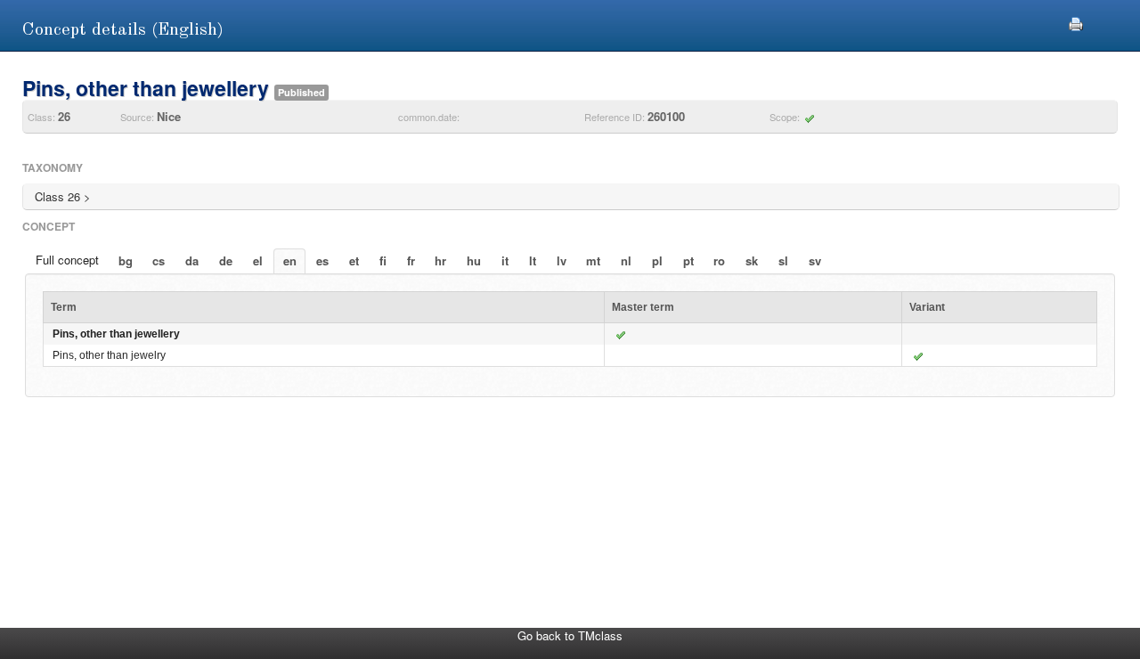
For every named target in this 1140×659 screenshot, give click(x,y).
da (192, 260)
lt (532, 260)
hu (474, 260)
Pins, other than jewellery (116, 334)
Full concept (67, 259)
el (258, 260)
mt (593, 260)
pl (657, 260)
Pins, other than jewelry (109, 355)
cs (158, 260)
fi (383, 260)
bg (125, 260)
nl (626, 260)
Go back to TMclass (570, 635)
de (225, 260)
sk (751, 260)
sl (783, 260)
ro (719, 260)
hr (440, 260)
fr (411, 260)
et (354, 260)
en (290, 260)
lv (561, 260)
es (322, 260)
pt (688, 260)
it (505, 260)
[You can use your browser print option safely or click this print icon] (1076, 21)
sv (815, 260)
